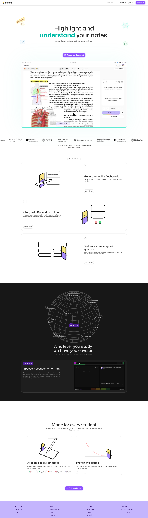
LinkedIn (89, 515)
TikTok (89, 513)
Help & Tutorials (55, 510)
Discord (52, 513)
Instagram (90, 510)
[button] (131, 2)
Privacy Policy (125, 513)
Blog (16, 513)
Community (18, 510)
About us (123, 3)
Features (110, 3)
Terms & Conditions (127, 510)
